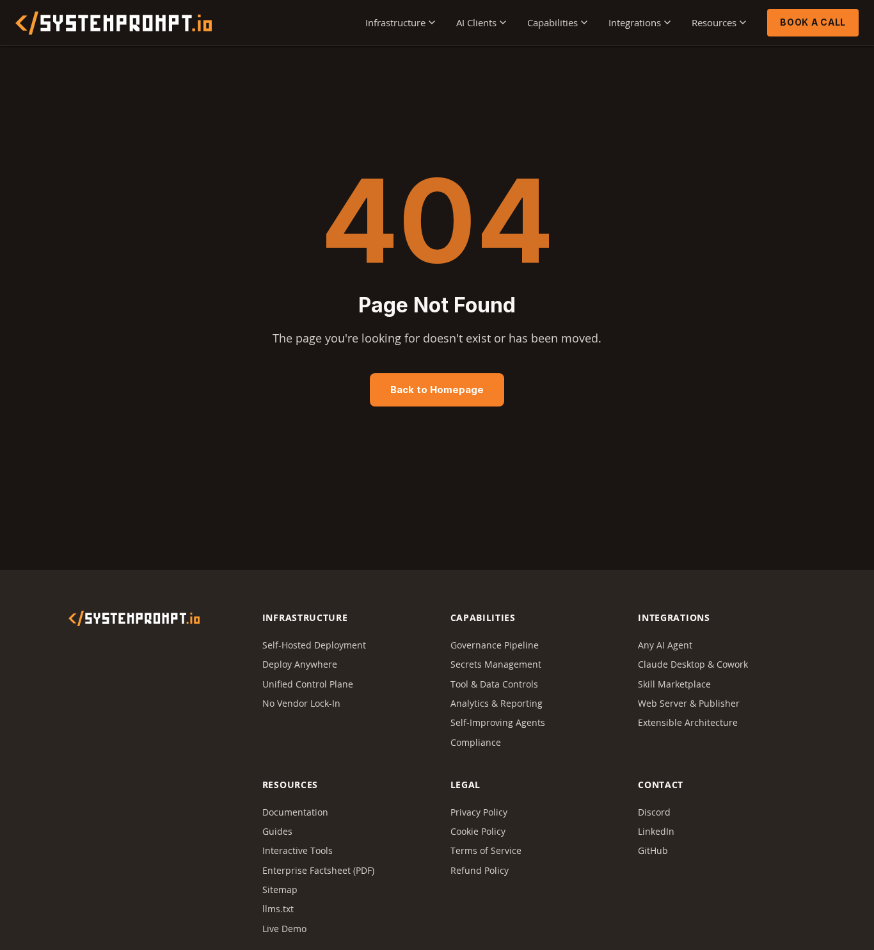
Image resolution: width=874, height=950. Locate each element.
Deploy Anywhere (299, 664)
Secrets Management (495, 664)
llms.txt (278, 909)
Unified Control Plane (307, 684)
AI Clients (476, 22)
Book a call (813, 22)
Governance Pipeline (494, 645)
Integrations (634, 22)
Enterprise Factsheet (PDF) (318, 870)
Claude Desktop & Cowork (693, 664)
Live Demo (284, 928)
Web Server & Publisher (689, 703)
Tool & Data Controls (494, 684)
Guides (277, 831)
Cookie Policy (477, 831)
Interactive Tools (297, 850)
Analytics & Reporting (496, 703)
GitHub (653, 850)
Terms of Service (485, 850)
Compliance (475, 742)
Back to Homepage (437, 389)
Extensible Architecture (688, 722)
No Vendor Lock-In (301, 703)
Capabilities (552, 22)
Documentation (295, 812)
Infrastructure (395, 22)
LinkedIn (656, 831)
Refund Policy (479, 870)
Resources (714, 22)
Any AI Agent (665, 645)
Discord (654, 812)
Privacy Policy (478, 812)
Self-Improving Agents (497, 722)
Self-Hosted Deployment (314, 645)
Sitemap (280, 889)
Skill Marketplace (674, 684)
